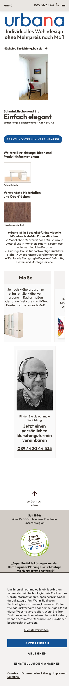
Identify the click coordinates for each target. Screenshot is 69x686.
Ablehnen (37, 653)
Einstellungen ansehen (37, 663)
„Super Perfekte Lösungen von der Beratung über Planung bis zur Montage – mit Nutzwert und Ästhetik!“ (34, 568)
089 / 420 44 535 (44, 4)
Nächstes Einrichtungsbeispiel (23, 48)
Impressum (60, 673)
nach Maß (37, 305)
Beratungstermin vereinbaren (33, 139)
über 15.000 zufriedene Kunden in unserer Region (34, 519)
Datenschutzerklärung (36, 673)
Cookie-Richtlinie (13, 675)
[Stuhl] (34, 77)
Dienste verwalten (36, 630)
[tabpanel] (34, 77)
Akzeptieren (37, 643)
